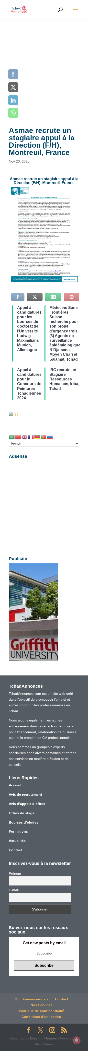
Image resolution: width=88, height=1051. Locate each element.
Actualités (17, 841)
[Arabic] (12, 437)
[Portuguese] (44, 437)
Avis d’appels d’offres (27, 804)
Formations (18, 831)
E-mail (14, 890)
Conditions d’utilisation (41, 1017)
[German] (37, 437)
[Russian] (50, 437)
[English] (25, 437)
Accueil (15, 785)
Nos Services (41, 1005)
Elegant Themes (43, 1038)
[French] (31, 437)
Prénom (15, 873)
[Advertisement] (44, 66)
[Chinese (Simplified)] (18, 437)
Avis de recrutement (25, 794)
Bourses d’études (23, 822)
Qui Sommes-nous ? (32, 999)
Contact (15, 850)
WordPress (44, 1044)
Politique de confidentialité (41, 1011)
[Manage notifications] (76, 1040)
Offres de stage (21, 813)
